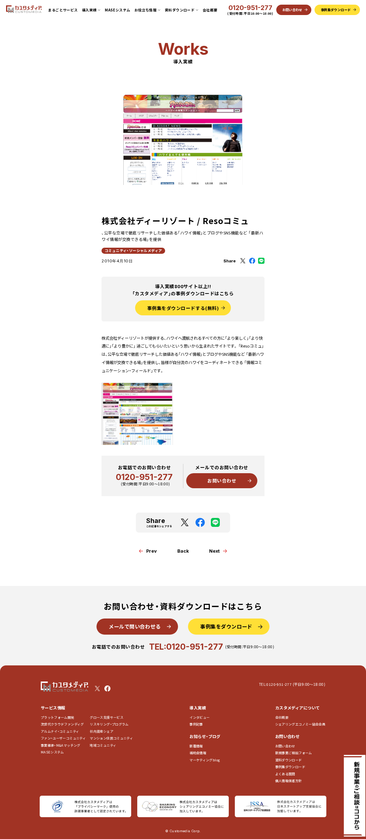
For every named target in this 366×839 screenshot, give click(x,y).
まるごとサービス (63, 10)
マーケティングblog (204, 760)
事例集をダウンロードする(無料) (183, 308)
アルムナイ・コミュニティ (60, 731)
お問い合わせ (221, 480)
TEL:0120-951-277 (186, 646)
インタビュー (199, 717)
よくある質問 (285, 774)
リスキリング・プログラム (109, 724)
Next (214, 551)
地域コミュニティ (103, 745)
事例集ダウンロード (290, 767)
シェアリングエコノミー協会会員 (300, 724)
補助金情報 (197, 753)
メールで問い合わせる (135, 626)
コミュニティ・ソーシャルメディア (133, 250)
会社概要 (210, 10)
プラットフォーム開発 (57, 717)
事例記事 (196, 724)
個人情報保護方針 (288, 781)
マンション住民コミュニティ (111, 738)
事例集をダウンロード (226, 626)
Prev (151, 551)
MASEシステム (117, 10)
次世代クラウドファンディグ (62, 724)
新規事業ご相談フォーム (293, 753)
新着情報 (196, 746)
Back (183, 551)
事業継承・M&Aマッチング (60, 745)
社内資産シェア (101, 731)
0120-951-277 (250, 8)
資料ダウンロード (288, 760)
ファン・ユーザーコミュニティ (63, 738)
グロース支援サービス (108, 717)
